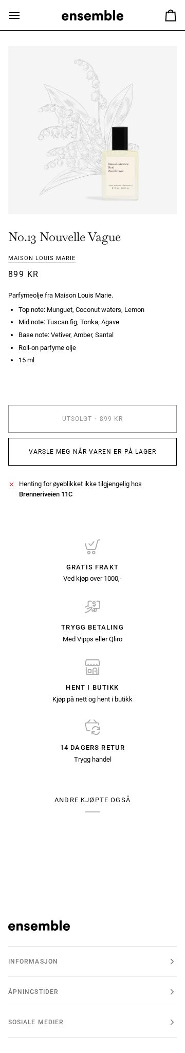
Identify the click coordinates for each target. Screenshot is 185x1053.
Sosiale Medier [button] (36, 1022)
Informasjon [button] (33, 961)
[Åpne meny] (23, 15)
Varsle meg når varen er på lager (93, 451)
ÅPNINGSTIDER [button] (33, 991)
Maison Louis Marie (42, 258)
